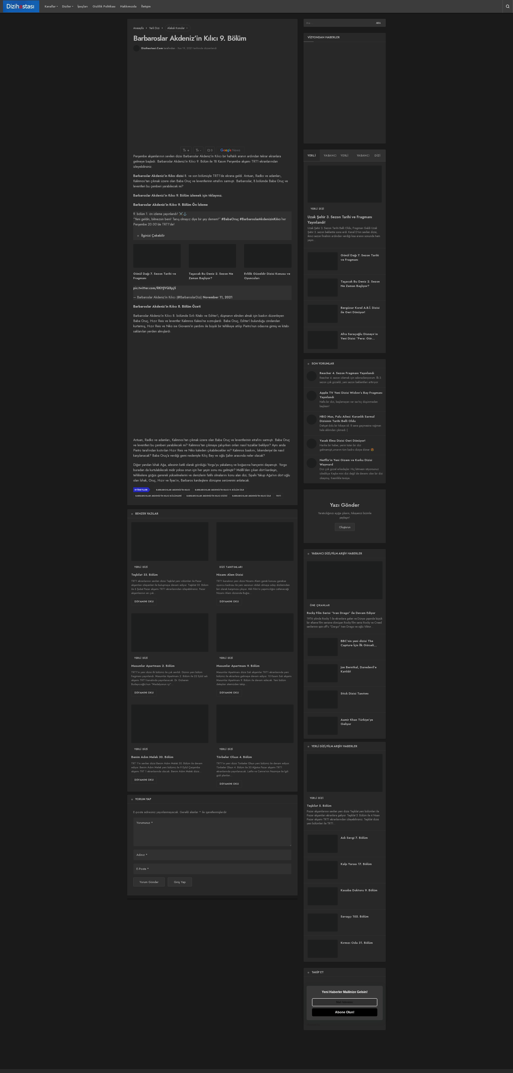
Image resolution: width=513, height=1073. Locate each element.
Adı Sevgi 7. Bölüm (354, 838)
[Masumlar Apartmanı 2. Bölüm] (169, 632)
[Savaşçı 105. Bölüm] (323, 923)
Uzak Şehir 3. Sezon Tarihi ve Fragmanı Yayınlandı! (340, 220)
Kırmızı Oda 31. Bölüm (357, 943)
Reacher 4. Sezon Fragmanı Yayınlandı (347, 373)
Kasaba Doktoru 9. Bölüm (359, 890)
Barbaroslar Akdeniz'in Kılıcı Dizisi (207, 495)
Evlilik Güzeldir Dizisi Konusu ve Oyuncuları (267, 276)
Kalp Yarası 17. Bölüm (356, 864)
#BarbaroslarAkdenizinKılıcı (260, 219)
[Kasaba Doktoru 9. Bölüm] (323, 896)
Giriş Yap (180, 882)
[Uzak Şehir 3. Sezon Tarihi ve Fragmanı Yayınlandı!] (345, 184)
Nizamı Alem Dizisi (229, 575)
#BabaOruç (230, 219)
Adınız (141, 855)
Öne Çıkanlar (320, 605)
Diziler (66, 6)
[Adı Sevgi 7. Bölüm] (323, 844)
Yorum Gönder (149, 882)
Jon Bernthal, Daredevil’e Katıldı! (359, 669)
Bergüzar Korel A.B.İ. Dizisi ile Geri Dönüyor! (360, 310)
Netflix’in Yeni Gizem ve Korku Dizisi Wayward (346, 462)
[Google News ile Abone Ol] (230, 150)
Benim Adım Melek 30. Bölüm (152, 757)
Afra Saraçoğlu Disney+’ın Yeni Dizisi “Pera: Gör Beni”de (359, 338)
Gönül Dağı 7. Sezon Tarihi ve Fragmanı (154, 276)
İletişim (146, 6)
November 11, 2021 (217, 297)
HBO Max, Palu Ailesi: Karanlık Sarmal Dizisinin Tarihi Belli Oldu (347, 418)
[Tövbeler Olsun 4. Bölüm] (255, 724)
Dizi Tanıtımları (230, 567)
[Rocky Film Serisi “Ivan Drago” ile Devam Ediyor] (345, 580)
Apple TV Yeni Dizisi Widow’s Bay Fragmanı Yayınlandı (351, 395)
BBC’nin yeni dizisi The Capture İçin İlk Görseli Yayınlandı (357, 645)
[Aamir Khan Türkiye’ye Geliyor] (323, 726)
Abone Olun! (344, 1012)
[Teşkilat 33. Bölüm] (169, 541)
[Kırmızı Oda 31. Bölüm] (323, 949)
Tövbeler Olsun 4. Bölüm (234, 757)
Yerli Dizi (141, 567)
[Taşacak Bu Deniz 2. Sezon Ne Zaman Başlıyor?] (212, 256)
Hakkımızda (128, 6)
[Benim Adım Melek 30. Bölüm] (169, 724)
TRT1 (278, 495)
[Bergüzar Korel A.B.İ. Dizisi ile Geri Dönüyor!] (323, 314)
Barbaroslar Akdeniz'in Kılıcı (173, 489)
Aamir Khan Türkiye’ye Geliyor (357, 722)
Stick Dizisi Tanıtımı (355, 693)
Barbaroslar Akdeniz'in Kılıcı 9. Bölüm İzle (219, 489)
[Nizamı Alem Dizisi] (255, 541)
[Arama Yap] (508, 6)
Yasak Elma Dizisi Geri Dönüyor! (342, 440)
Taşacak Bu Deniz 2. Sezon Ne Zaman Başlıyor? (211, 276)
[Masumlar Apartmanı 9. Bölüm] (255, 632)
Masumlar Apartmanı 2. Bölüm (153, 666)
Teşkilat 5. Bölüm (319, 806)
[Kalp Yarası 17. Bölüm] (323, 870)
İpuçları (83, 6)
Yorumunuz (144, 823)
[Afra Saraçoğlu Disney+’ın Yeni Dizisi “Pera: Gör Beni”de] (323, 340)
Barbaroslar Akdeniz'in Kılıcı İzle (251, 495)
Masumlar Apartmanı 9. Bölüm (238, 666)
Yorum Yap (143, 799)
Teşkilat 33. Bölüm (144, 575)
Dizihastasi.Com (152, 48)
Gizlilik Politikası (104, 6)
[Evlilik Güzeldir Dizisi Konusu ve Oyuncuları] (268, 256)
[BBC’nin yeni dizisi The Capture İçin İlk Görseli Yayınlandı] (323, 647)
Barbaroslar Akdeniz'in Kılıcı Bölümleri (158, 495)
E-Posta (142, 869)
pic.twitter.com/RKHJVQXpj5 (154, 288)
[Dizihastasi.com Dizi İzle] (21, 6)
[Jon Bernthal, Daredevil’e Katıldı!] (323, 673)
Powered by (313, 1024)
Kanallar (50, 6)
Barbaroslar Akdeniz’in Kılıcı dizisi (158, 176)
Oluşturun (344, 527)
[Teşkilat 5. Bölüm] (345, 773)
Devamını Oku (143, 601)
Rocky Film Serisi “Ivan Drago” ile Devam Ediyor (341, 613)
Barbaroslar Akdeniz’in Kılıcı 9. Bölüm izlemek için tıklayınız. (177, 195)
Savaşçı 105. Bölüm (355, 916)
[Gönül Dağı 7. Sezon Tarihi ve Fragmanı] (157, 256)
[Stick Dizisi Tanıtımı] (323, 699)
